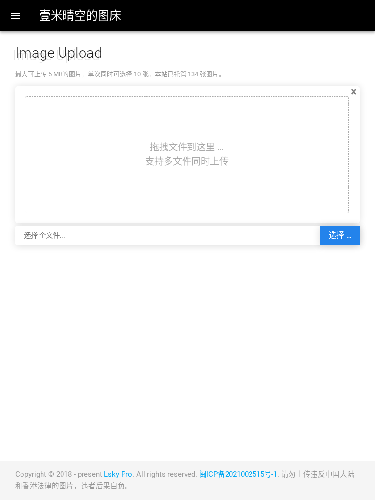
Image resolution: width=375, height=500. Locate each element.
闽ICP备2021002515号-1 (238, 474)
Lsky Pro (118, 474)
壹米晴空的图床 (80, 15)
